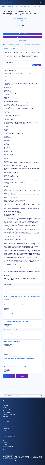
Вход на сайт (6, 416)
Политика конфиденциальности (10, 409)
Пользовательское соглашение (10, 410)
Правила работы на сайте (9, 414)
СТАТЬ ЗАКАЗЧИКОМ (11, 388)
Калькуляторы (6, 433)
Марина (22, 20)
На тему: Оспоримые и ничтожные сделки (12, 341)
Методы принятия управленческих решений (13, 313)
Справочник (5, 440)
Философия (5, 48)
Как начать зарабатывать (8, 446)
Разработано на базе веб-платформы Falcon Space (13, 460)
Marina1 (7, 346)
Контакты (5, 407)
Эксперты (5, 423)
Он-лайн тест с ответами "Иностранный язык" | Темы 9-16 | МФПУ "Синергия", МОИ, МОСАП (22, 296)
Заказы (4, 424)
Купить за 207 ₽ (22, 33)
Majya (7, 292)
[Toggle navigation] (40, 2)
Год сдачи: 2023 (14, 48)
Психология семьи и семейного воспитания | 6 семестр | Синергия (17, 304)
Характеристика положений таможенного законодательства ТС (17, 349)
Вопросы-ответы (7, 432)
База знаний (5, 442)
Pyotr (7, 317)
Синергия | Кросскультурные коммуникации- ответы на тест (16, 333)
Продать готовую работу (22, 37)
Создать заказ (22, 40)
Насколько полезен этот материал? (22, 28)
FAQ (4, 439)
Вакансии (5, 448)
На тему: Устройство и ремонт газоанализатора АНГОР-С (15, 366)
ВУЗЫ (4, 430)
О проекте (5, 405)
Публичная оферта (7, 412)
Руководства (6, 444)
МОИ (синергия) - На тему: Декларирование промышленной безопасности (19, 358)
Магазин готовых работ (8, 426)
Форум (4, 449)
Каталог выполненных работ (9, 428)
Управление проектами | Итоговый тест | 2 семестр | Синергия (16, 321)
